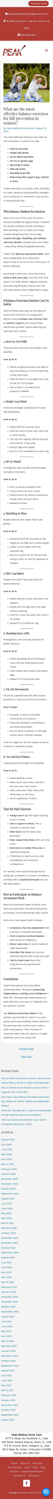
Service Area (14, 1467)
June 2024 (6, 1267)
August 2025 (7, 1198)
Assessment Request (32, 1471)
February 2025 (9, 1228)
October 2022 (8, 1361)
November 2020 (9, 1405)
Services (37, 1463)
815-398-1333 (31, 1452)
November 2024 (9, 1243)
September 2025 (10, 1193)
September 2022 (10, 1366)
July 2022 (6, 1375)
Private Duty (35, 1493)
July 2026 (6, 1144)
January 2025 (8, 1233)
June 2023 (6, 1326)
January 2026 (8, 1174)
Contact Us (19, 1475)
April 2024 (6, 1277)
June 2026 (6, 1149)
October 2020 (8, 1410)
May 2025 (6, 1213)
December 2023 (9, 1297)
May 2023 (6, 1331)
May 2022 (6, 1385)
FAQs (35, 1467)
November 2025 (9, 1184)
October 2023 (8, 1306)
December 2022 (9, 1356)
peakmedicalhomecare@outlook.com (28, 14)
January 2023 (8, 1351)
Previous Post (26, 1049)
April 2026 (6, 1159)
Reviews (14, 1471)
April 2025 (6, 1218)
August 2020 (7, 1420)
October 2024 (8, 1248)
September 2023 (10, 1311)
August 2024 (8, 1257)
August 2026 (7, 1139)
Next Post (26, 1056)
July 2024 (6, 1262)
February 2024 (9, 1287)
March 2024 (7, 1282)
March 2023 (7, 1341)
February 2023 (9, 1346)
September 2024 (10, 1252)
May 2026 (6, 1154)
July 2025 (6, 1203)
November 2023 (9, 1302)
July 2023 (6, 1321)
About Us (25, 1463)
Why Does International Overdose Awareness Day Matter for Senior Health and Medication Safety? (25, 1101)
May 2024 (6, 1272)
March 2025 (7, 1223)
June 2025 (6, 1208)
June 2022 (6, 1380)
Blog (42, 1467)
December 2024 (9, 1238)
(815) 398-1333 (27, 35)
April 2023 (6, 1336)
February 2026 (9, 1169)
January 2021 (8, 1400)
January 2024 (8, 1292)
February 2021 (8, 1395)
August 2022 (7, 1370)
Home (14, 1463)
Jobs (26, 1467)
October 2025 (8, 1189)
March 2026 (7, 1164)
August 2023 (7, 1316)
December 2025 (9, 1179)
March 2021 (7, 1390)
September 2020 (10, 1415)
